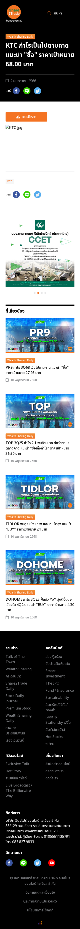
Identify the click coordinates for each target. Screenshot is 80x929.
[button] (35, 293)
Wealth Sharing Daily (20, 37)
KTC (9, 181)
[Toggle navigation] (72, 13)
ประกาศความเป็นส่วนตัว (40, 901)
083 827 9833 (23, 842)
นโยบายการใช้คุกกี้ (40, 910)
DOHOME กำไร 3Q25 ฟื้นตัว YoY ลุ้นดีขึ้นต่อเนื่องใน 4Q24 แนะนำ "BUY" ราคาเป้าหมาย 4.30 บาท (40, 605)
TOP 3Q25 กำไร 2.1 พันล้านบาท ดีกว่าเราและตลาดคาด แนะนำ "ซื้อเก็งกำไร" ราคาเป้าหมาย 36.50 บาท (38, 448)
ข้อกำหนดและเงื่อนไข (40, 892)
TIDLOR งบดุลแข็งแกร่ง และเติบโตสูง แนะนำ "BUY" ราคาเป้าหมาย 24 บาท (38, 526)
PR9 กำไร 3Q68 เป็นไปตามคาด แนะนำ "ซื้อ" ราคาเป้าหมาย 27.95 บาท (37, 370)
